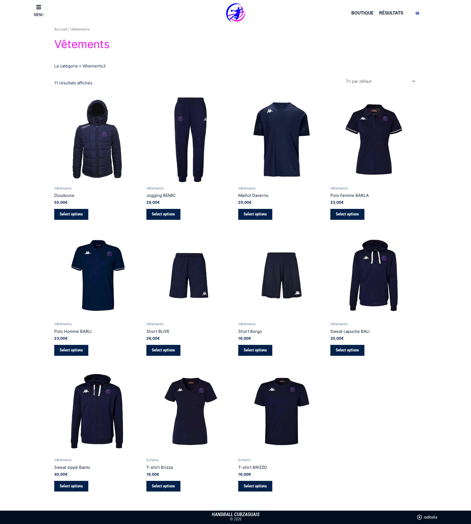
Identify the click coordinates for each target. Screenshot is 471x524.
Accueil (60, 29)
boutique (362, 13)
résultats (391, 13)
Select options (71, 214)
